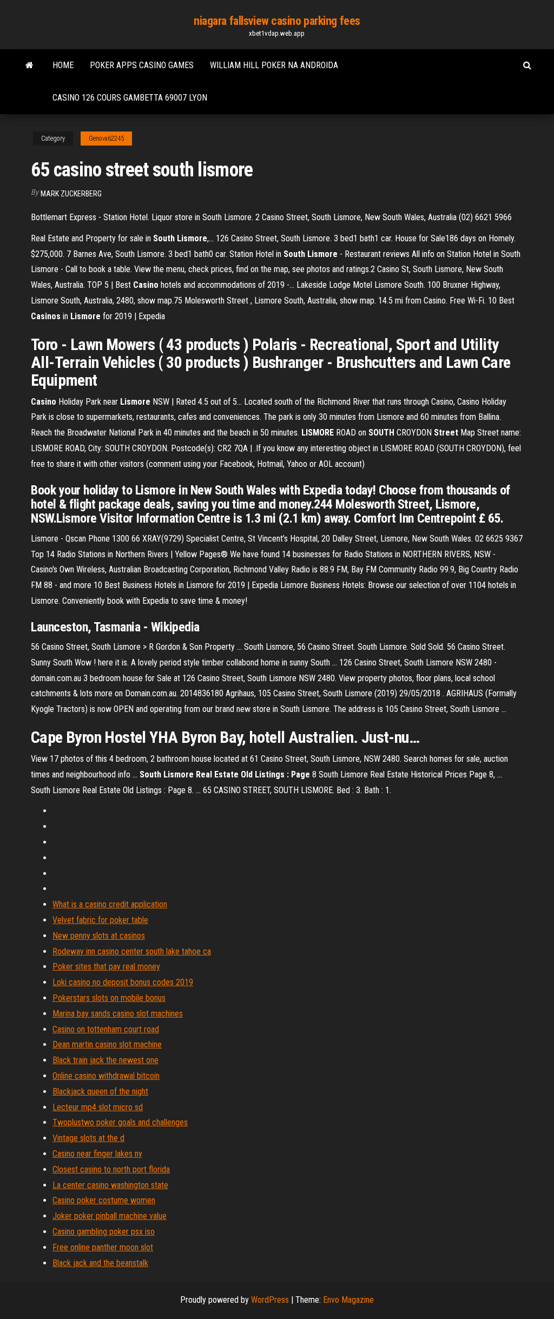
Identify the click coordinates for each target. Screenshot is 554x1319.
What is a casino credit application (109, 904)
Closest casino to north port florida (111, 1169)
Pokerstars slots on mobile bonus (109, 998)
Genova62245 (106, 138)
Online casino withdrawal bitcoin (106, 1076)
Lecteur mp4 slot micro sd (97, 1107)
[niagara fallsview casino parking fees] (29, 65)
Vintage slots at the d (88, 1138)
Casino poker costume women (103, 1200)
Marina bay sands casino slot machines (117, 1013)
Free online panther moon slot (102, 1247)
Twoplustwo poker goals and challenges (120, 1122)
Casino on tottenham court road (105, 1029)
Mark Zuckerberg (71, 193)
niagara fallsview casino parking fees (277, 21)
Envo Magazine (348, 1300)
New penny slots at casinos (98, 936)
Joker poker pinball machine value (109, 1216)
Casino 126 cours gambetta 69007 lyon (129, 98)
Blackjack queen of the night (100, 1091)
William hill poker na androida (274, 65)
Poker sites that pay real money (106, 966)
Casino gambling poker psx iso (103, 1231)
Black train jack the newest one (105, 1060)
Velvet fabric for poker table (100, 920)
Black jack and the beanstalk (100, 1263)
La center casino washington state (110, 1185)
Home (63, 65)
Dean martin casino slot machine (107, 1044)
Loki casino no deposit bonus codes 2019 (122, 982)
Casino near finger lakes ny (97, 1154)
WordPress (270, 1300)
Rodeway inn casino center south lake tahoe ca (131, 951)
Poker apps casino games (142, 65)
